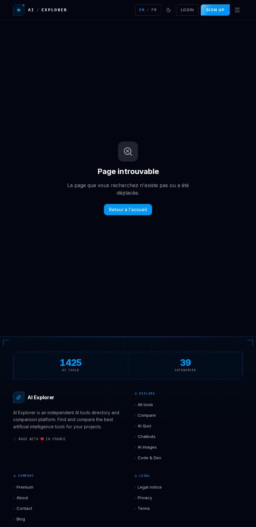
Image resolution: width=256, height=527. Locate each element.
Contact (22, 508)
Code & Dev (147, 457)
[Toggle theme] (168, 10)
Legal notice (148, 487)
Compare (145, 415)
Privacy (143, 497)
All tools (143, 404)
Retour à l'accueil (128, 209)
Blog (19, 519)
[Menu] (237, 10)
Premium (23, 487)
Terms (142, 508)
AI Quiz (142, 426)
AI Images (145, 447)
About (20, 497)
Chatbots (144, 436)
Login (187, 9)
